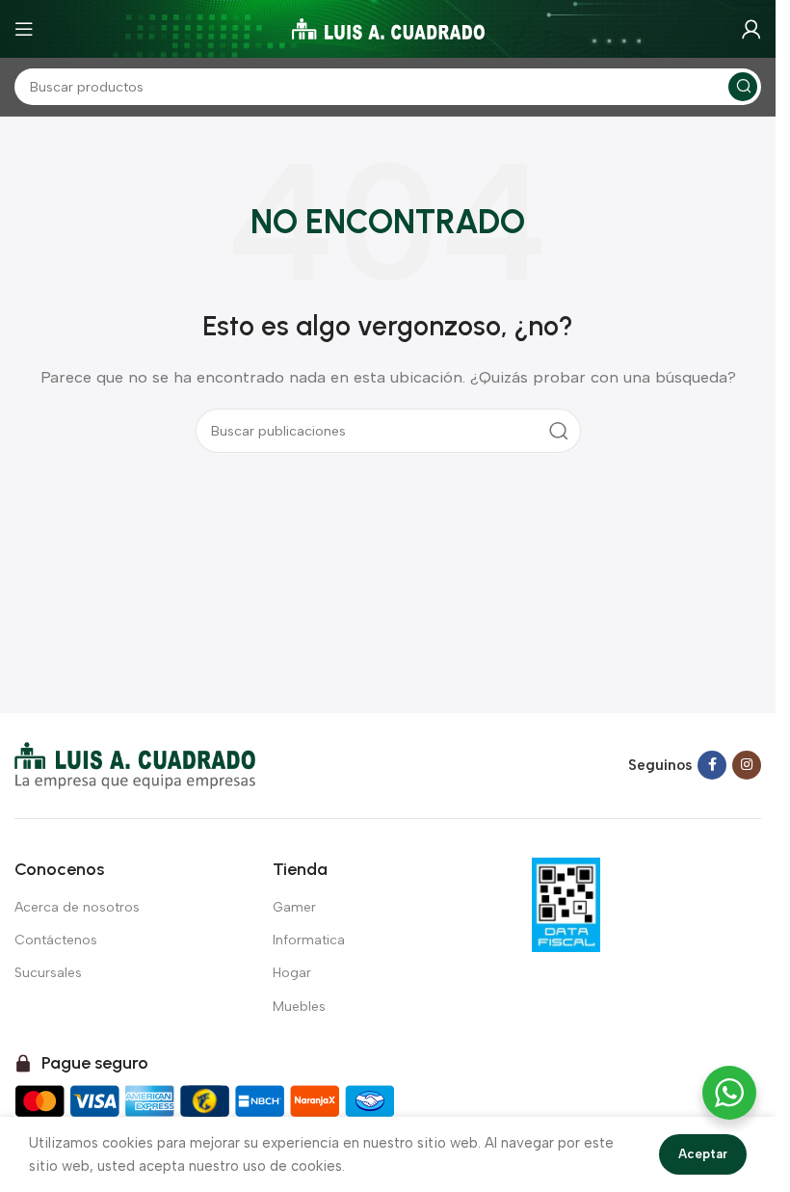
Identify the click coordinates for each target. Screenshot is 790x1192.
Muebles (299, 1006)
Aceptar (702, 1154)
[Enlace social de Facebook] (712, 765)
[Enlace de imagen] (134, 764)
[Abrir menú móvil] (24, 29)
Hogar (292, 973)
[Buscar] (742, 86)
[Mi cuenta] (751, 29)
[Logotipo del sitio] (388, 28)
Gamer (294, 907)
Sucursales (48, 973)
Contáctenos (55, 940)
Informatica (309, 940)
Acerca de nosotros (77, 907)
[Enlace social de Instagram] (746, 765)
